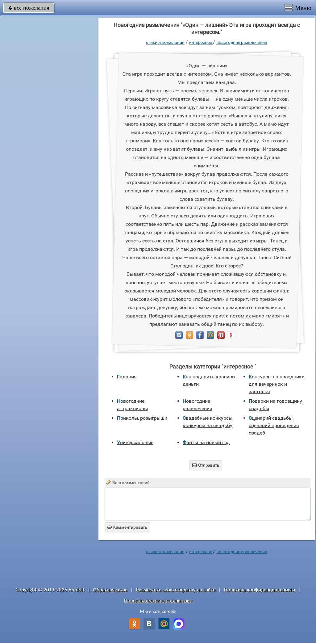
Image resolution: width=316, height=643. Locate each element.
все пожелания (28, 8)
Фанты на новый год (206, 442)
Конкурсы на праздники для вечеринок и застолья (277, 384)
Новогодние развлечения (241, 42)
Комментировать (127, 527)
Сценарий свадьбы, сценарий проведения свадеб (274, 425)
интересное (201, 42)
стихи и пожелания (165, 42)
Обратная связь (110, 590)
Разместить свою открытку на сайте (175, 590)
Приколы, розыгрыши (142, 418)
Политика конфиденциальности (259, 590)
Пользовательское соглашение (158, 600)
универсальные (135, 442)
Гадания (127, 377)
